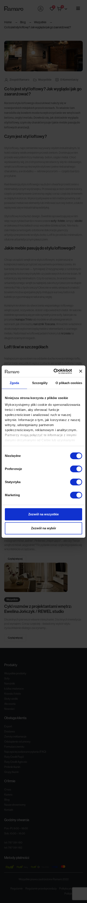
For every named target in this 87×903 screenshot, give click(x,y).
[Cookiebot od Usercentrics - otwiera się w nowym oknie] (54, 371)
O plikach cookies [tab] (69, 383)
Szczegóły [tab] (40, 383)
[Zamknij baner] (80, 371)
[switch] (76, 469)
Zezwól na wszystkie (43, 514)
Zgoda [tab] (14, 383)
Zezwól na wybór (43, 528)
